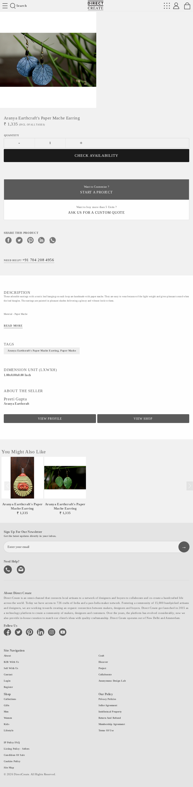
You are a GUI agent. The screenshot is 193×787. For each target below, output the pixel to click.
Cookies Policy (12, 761)
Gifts (6, 705)
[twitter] (19, 240)
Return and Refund (110, 718)
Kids (6, 724)
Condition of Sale (14, 755)
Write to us (21, 569)
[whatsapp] (52, 240)
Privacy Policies (107, 699)
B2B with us (11, 662)
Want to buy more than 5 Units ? (96, 210)
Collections (10, 699)
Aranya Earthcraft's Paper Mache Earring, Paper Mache (42, 350)
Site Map (9, 767)
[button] (189, 485)
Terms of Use (106, 730)
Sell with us (11, 668)
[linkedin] (41, 240)
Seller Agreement (108, 705)
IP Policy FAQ (12, 742)
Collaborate (105, 674)
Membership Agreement (112, 724)
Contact (8, 674)
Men (6, 711)
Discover (103, 662)
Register (8, 687)
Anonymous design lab (112, 680)
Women (8, 718)
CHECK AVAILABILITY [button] (97, 156)
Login (7, 680)
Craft (101, 655)
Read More (13, 325)
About (7, 655)
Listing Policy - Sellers (16, 748)
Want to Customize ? (96, 189)
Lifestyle (8, 730)
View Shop (143, 418)
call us (8, 569)
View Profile (50, 418)
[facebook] (8, 240)
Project (102, 668)
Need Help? (29, 260)
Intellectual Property (110, 711)
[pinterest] (30, 240)
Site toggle (5, 5)
